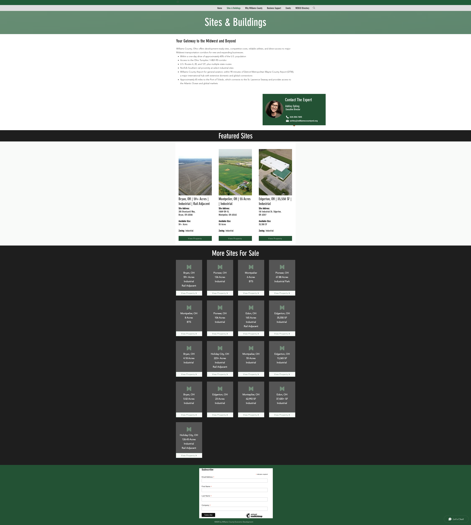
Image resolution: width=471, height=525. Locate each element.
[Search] (314, 7)
